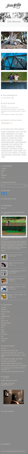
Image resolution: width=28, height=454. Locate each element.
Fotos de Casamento (5, 148)
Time (2, 336)
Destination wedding (5, 311)
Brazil (25, 131)
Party (6, 152)
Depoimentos (4, 175)
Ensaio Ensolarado (19, 140)
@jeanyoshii (3, 208)
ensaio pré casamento (5, 144)
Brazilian (3, 133)
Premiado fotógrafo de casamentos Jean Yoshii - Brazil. (16, 451)
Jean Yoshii (3, 105)
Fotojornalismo (18, 146)
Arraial (17, 131)
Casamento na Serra (5, 138)
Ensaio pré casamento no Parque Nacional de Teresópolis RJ (14, 365)
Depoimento (4, 140)
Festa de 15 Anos (16, 144)
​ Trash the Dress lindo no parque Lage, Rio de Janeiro (12, 371)
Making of (20, 150)
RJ (19, 152)
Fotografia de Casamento (11, 146)
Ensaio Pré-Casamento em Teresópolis (8, 142)
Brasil (21, 131)
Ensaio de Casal (4, 320)
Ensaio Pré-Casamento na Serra (21, 142)
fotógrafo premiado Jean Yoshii (7, 150)
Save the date (23, 152)
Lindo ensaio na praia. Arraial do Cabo (9, 107)
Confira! (3, 250)
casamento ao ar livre (10, 135)
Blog (2, 173)
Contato (2, 177)
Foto (21, 144)
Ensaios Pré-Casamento (6, 323)
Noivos (2, 329)
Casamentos (3, 307)
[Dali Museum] (14, 48)
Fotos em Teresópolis (13, 148)
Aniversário (4, 131)
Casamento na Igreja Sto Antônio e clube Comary (11, 363)
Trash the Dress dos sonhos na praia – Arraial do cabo (12, 109)
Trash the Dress (4, 338)
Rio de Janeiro (14, 152)
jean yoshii (15, 150)
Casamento (3, 135)
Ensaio (2, 318)
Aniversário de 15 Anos (11, 131)
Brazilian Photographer (10, 133)
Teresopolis (24, 154)
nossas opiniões (6, 97)
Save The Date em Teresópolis (6, 154)
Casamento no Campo (13, 138)
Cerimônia (20, 138)
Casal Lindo (20, 133)
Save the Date (4, 334)
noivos (3, 152)
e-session (8, 140)
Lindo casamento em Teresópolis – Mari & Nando (11, 114)
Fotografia (3, 146)
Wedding (3, 340)
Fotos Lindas (20, 148)
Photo (10, 152)
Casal (16, 133)
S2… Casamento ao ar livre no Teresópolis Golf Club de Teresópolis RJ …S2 (17, 271)
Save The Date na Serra (17, 154)
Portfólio (3, 170)
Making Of (3, 325)
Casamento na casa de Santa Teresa (15, 254)
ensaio (13, 140)
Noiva (25, 150)
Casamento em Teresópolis (19, 135)
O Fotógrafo (3, 168)
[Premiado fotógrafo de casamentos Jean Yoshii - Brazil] (13, 6)
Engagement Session (5, 316)
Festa (11, 144)
